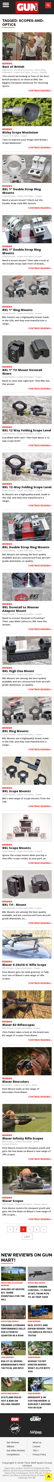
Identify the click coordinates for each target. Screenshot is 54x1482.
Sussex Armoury (9, 1144)
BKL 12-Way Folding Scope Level (26, 487)
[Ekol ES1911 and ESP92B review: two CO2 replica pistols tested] (40, 1312)
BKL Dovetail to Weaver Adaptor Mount (20, 609)
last (27, 1236)
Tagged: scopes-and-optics (23, 22)
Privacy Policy (39, 1454)
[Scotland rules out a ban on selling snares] (13, 1384)
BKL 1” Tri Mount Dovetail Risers (22, 372)
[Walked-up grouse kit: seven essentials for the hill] (13, 1274)
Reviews (7, 63)
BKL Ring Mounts (15, 731)
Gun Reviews (34, 1321)
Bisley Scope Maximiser (20, 132)
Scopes (24, 135)
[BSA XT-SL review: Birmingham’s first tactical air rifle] (13, 1348)
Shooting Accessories (23, 70)
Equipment (7, 72)
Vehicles (43, 72)
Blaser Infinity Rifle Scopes (22, 1138)
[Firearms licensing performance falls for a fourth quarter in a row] (13, 1312)
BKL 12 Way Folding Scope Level (26, 430)
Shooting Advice (36, 1283)
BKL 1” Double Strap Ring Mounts (21, 191)
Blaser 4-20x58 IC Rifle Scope (24, 965)
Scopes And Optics (22, 72)
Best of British (13, 67)
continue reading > (40, 90)
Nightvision (7, 70)
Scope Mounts (8, 196)
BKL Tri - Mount (14, 905)
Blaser (35, 1085)
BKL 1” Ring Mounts (17, 310)
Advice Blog (40, 70)
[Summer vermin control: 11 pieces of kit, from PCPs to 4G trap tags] (40, 1274)
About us (37, 1442)
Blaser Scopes (12, 1201)
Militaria (10, 1446)
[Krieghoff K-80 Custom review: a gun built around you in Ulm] (40, 1384)
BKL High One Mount (18, 671)
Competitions (13, 1454)
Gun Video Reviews (16, 1450)
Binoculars (7, 1085)
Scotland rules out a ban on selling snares (11, 1401)
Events (35, 72)
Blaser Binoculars (15, 1082)
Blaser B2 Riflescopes (18, 1025)
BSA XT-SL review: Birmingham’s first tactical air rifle (13, 1364)
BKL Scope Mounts (16, 791)
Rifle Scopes (8, 968)
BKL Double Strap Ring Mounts (25, 547)
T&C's (36, 1450)
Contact (36, 1446)
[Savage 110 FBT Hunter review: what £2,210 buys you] (40, 1348)
